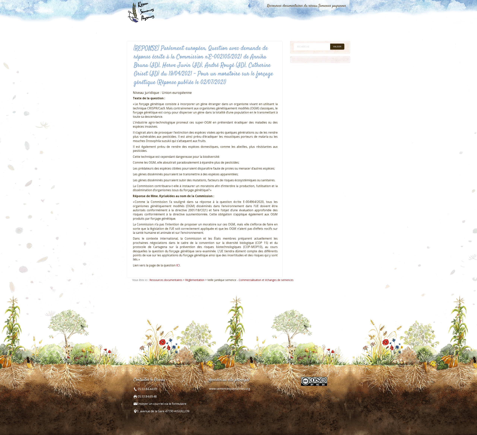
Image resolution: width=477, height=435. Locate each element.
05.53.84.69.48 (147, 396)
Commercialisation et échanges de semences (266, 280)
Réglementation (194, 280)
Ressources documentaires (165, 280)
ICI (178, 265)
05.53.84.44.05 (147, 389)
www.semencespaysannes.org (229, 389)
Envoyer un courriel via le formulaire (161, 404)
